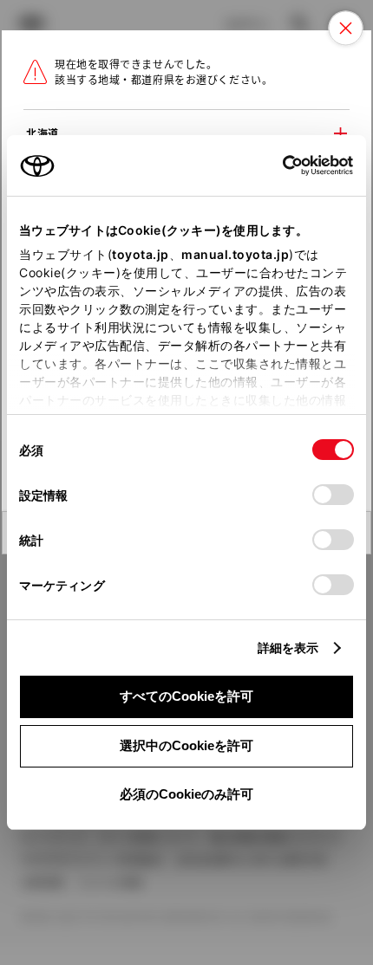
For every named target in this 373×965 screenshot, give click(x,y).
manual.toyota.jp (235, 254)
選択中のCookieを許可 (186, 745)
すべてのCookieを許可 (186, 696)
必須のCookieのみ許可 (186, 794)
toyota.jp (140, 254)
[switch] (333, 494)
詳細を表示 (288, 647)
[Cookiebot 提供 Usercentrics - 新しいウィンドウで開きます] (277, 165)
